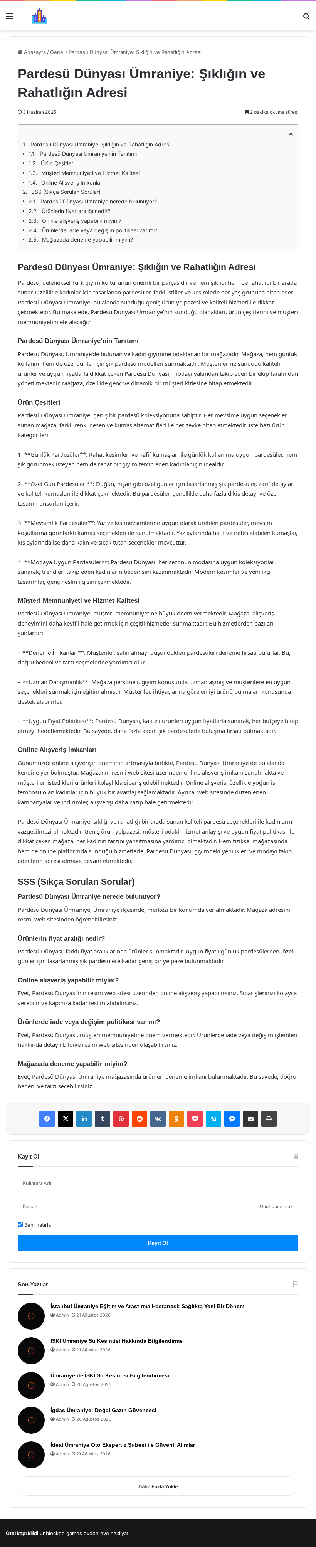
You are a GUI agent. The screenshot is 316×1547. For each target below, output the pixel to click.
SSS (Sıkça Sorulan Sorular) (66, 191)
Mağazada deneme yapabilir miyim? (87, 239)
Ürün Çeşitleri (57, 163)
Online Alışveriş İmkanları (72, 182)
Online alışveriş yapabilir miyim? (81, 220)
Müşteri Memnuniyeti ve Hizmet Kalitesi (90, 173)
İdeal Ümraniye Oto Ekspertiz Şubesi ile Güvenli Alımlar (122, 1445)
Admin (62, 1315)
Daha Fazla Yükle (158, 1486)
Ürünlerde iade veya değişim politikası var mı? (99, 230)
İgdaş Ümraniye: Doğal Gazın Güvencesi (103, 1410)
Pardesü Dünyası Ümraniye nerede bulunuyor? (98, 201)
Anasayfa (34, 52)
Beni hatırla (37, 1225)
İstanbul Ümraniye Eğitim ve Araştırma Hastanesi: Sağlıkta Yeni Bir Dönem (147, 1306)
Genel (57, 52)
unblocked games (61, 1533)
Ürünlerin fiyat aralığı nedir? (76, 211)
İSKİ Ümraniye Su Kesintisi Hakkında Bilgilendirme (116, 1341)
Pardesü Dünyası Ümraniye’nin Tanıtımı (88, 153)
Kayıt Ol (158, 1242)
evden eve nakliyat (106, 1533)
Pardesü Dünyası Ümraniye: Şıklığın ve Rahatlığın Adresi (100, 144)
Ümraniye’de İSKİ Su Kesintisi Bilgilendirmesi (109, 1375)
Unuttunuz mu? (276, 1206)
